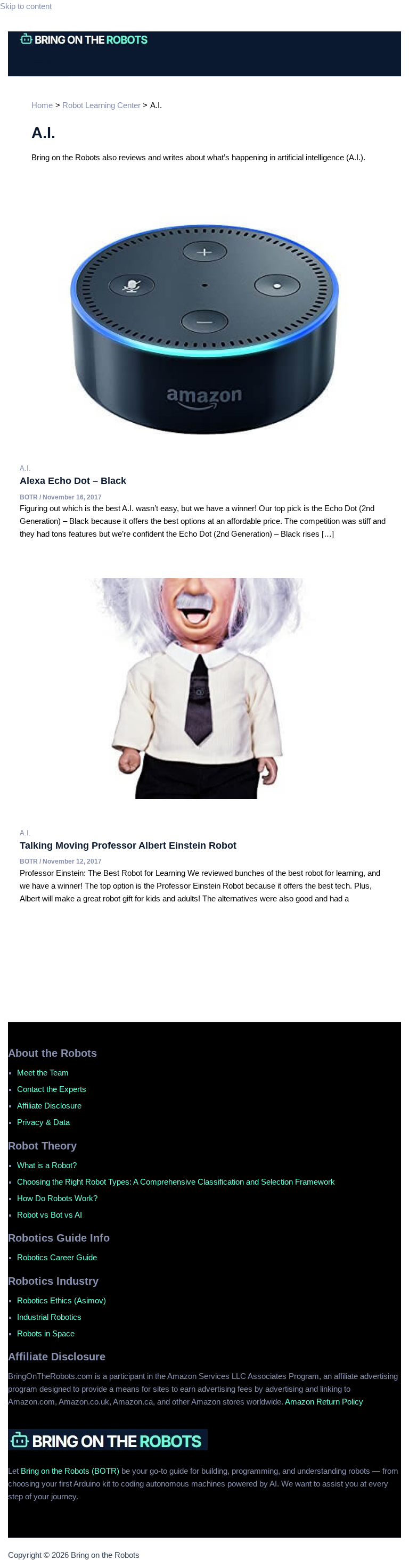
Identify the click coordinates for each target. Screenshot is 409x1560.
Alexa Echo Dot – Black (73, 480)
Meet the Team (43, 1073)
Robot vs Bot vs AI (49, 1215)
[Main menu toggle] (44, 63)
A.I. (25, 468)
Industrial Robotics (49, 1317)
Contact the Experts (51, 1089)
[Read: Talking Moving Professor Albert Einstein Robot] (204, 796)
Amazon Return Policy (324, 1402)
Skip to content (26, 6)
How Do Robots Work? (57, 1198)
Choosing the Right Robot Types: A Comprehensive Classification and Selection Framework (176, 1182)
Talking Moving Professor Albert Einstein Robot (128, 845)
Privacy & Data (43, 1122)
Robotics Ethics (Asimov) (61, 1300)
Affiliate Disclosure (49, 1106)
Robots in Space (46, 1333)
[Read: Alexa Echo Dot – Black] (204, 432)
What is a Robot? (47, 1165)
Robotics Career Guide (57, 1257)
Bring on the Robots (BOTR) (70, 1471)
